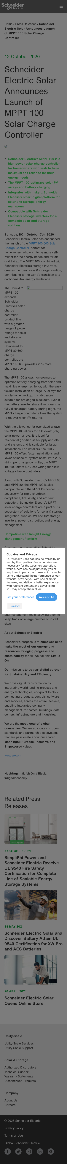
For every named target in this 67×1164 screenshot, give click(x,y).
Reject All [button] (15, 606)
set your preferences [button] (20, 597)
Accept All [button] (46, 597)
